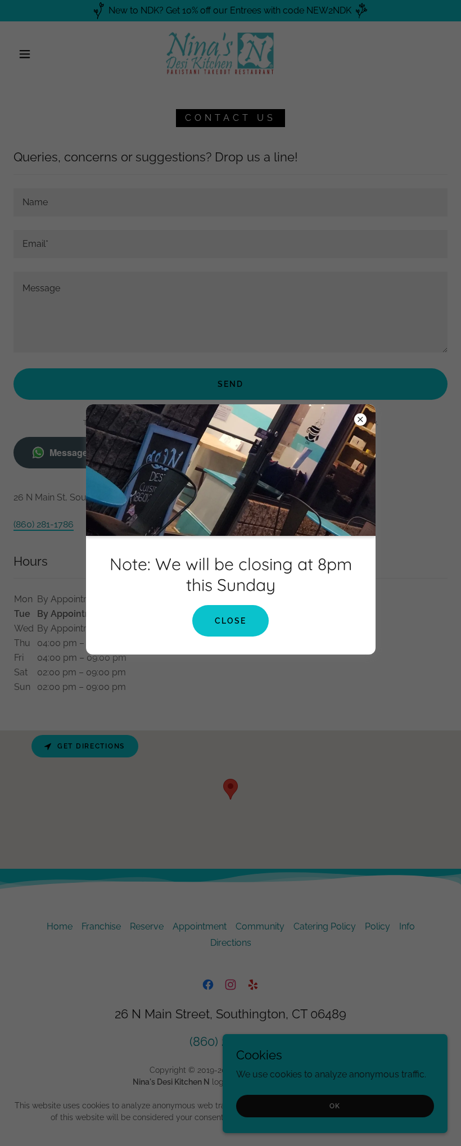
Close (230, 620)
